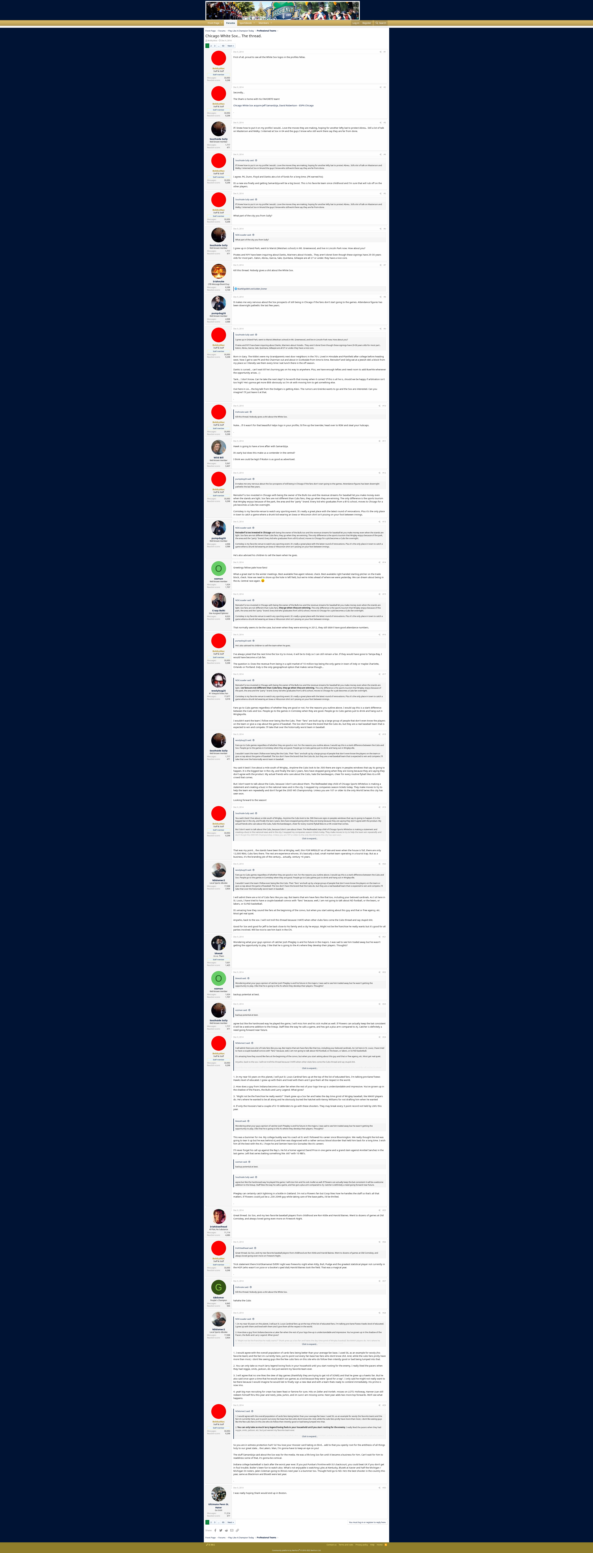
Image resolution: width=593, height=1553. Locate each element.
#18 (384, 734)
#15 (384, 594)
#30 (384, 1487)
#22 (384, 972)
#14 (384, 562)
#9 (385, 328)
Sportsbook (246, 22)
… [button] (218, 45)
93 (223, 45)
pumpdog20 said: (243, 479)
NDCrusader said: (243, 234)
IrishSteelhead (218, 1226)
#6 (385, 228)
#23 (384, 1004)
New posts (205, 27)
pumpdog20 (219, 313)
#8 (385, 297)
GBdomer (218, 1297)
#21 (384, 936)
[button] (222, 23)
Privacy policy (361, 1544)
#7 (385, 265)
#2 (385, 87)
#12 (384, 473)
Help (372, 1544)
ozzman (218, 578)
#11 (384, 441)
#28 (384, 1313)
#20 (384, 864)
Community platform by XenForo (296, 1550)
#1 (385, 52)
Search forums (208, 27)
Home (380, 1544)
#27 (384, 1281)
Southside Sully (219, 138)
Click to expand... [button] (310, 838)
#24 (384, 1037)
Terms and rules (346, 1544)
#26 (384, 1242)
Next (230, 45)
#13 (384, 521)
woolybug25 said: (243, 740)
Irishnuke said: (242, 411)
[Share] (381, 52)
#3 (385, 122)
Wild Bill (219, 457)
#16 (384, 634)
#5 (385, 193)
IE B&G (211, 1544)
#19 (384, 807)
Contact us (331, 1544)
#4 (385, 154)
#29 (384, 1405)
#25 (384, 1210)
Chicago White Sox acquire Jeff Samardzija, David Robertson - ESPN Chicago (273, 105)
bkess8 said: (240, 978)
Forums (230, 22)
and (252, 289)
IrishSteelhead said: (244, 1248)
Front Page (213, 22)
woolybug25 (218, 690)
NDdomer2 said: (242, 1043)
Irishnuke (218, 281)
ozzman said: (241, 1010)
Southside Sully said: (244, 160)
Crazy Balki (218, 610)
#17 (384, 674)
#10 (384, 405)
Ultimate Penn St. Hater (218, 1506)
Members (264, 22)
